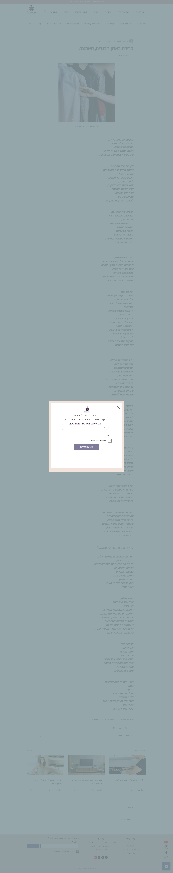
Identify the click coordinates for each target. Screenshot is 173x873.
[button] (118, 407)
